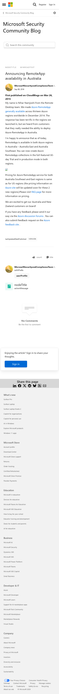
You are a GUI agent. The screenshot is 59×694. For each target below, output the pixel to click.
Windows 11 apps (10, 433)
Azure (6, 590)
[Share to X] (24, 385)
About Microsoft (9, 642)
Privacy (32, 683)
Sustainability (9, 671)
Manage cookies (45, 683)
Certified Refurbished (11, 471)
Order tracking (9, 466)
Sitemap (7, 683)
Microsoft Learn (9, 600)
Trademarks (20, 686)
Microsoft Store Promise (12, 476)
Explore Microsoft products (13, 428)
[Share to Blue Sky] (34, 385)
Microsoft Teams (10, 566)
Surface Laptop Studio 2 (12, 409)
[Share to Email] (44, 385)
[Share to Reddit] (29, 385)
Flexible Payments (10, 481)
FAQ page (36, 191)
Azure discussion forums (31, 215)
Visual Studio (8, 624)
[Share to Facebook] (19, 385)
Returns (6, 461)
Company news (9, 647)
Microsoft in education (12, 495)
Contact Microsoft (19, 683)
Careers (6, 638)
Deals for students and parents (15, 524)
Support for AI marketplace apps (15, 604)
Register (42, 4)
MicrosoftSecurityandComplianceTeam (33, 85)
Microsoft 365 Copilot (12, 571)
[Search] (34, 4)
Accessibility (8, 667)
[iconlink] (9, 286)
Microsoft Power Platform (13, 562)
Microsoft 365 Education (12, 509)
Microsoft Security (10, 547)
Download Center (10, 452)
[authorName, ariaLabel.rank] (9, 87)
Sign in (16, 364)
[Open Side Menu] (4, 4)
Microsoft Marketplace (12, 614)
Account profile (9, 447)
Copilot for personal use (12, 418)
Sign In (52, 4)
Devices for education (12, 499)
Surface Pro (8, 399)
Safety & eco (33, 686)
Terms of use (8, 686)
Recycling (45, 686)
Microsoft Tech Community (13, 609)
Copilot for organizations (13, 414)
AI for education (9, 528)
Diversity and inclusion (12, 662)
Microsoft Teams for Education (15, 504)
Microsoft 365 (9, 557)
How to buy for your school (13, 514)
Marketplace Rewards (12, 619)
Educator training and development (16, 519)
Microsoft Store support (12, 457)
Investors (7, 657)
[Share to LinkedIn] (14, 385)
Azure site (10, 187)
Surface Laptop (9, 404)
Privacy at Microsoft (11, 652)
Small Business (9, 576)
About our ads (9, 689)
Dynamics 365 (9, 552)
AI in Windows (9, 423)
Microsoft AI (8, 542)
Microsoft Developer (11, 595)
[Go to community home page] (10, 4)
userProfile (21, 275)
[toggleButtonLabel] (54, 13)
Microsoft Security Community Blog (19, 13)
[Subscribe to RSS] (39, 385)
